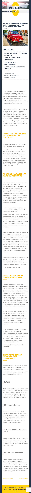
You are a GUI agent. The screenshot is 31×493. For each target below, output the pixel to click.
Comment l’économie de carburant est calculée (15, 54)
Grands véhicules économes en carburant (14, 68)
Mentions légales (22, 489)
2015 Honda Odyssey (10, 73)
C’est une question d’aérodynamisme (10, 63)
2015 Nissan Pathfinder (10, 77)
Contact (15, 489)
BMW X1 (7, 71)
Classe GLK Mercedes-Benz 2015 (12, 75)
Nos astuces (6, 28)
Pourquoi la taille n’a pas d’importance (12, 59)
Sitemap (15, 491)
